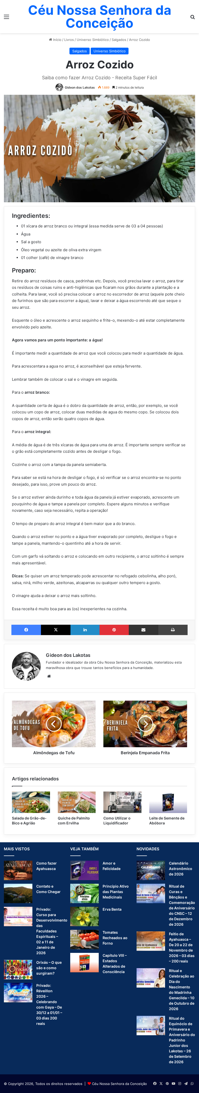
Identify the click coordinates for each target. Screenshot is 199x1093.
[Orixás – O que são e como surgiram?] (18, 969)
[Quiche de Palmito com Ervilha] (77, 802)
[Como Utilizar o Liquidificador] (122, 802)
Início (56, 40)
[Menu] (6, 18)
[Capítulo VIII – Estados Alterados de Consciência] (84, 962)
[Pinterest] (114, 630)
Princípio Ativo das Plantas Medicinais (116, 891)
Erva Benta (112, 909)
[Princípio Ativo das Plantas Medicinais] (84, 893)
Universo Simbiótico (93, 40)
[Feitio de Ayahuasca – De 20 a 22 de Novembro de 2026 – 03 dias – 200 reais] (151, 941)
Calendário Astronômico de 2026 (180, 868)
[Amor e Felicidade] (84, 870)
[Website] (49, 676)
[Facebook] (26, 630)
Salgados (119, 40)
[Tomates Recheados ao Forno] (84, 939)
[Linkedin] (85, 630)
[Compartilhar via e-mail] (143, 630)
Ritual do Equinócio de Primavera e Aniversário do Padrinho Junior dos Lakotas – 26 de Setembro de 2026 (182, 1040)
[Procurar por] (192, 18)
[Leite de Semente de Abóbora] (168, 802)
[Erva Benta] (84, 916)
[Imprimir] (173, 630)
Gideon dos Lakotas (80, 87)
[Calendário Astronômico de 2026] (151, 870)
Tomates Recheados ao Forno (115, 937)
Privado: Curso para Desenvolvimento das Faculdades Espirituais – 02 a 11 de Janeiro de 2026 (51, 931)
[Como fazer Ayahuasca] (18, 870)
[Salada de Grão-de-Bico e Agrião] (31, 802)
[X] (55, 630)
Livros (69, 40)
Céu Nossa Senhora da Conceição (119, 1084)
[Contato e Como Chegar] (18, 893)
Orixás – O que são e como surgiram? (49, 967)
